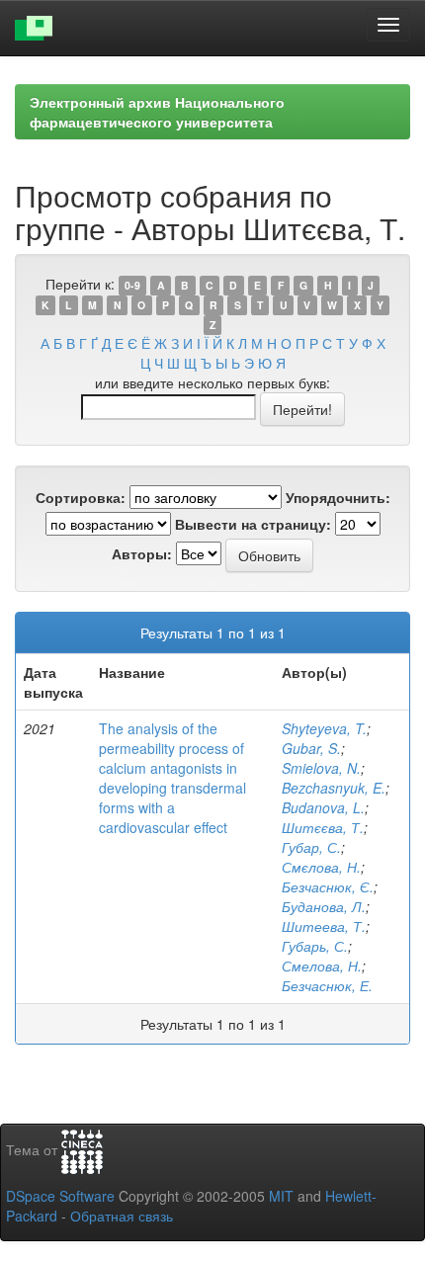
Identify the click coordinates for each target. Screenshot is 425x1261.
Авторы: (142, 553)
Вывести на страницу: (253, 524)
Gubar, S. (311, 748)
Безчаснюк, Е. (327, 985)
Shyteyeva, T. (324, 728)
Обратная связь (121, 1215)
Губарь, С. (315, 946)
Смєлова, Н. (321, 867)
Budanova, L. (323, 807)
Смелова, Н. (322, 965)
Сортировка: (81, 497)
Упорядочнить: (338, 497)
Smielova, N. (321, 768)
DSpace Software (60, 1196)
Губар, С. (311, 847)
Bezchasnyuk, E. (333, 788)
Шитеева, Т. (324, 926)
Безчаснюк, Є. (328, 886)
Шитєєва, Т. (323, 827)
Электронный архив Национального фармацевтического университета (157, 111)
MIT (281, 1196)
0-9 (132, 285)
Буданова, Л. (324, 906)
